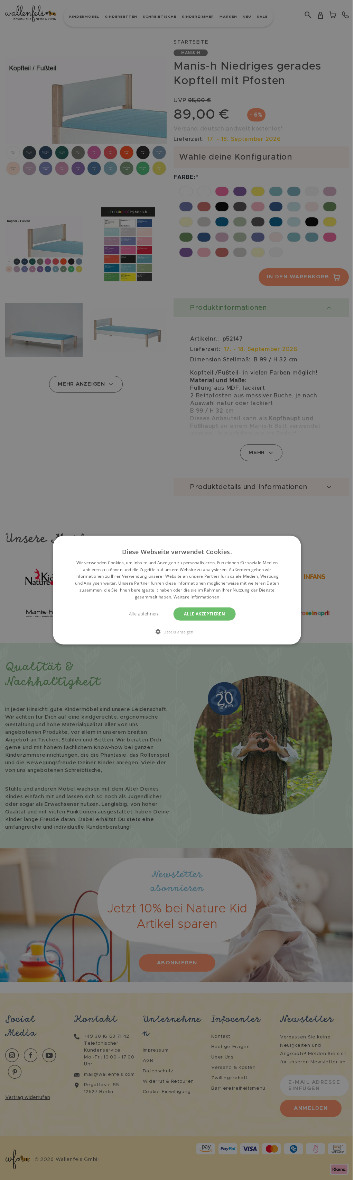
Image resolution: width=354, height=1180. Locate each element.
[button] (177, 632)
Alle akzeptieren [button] (204, 613)
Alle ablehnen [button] (143, 613)
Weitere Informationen (196, 597)
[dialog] (177, 590)
